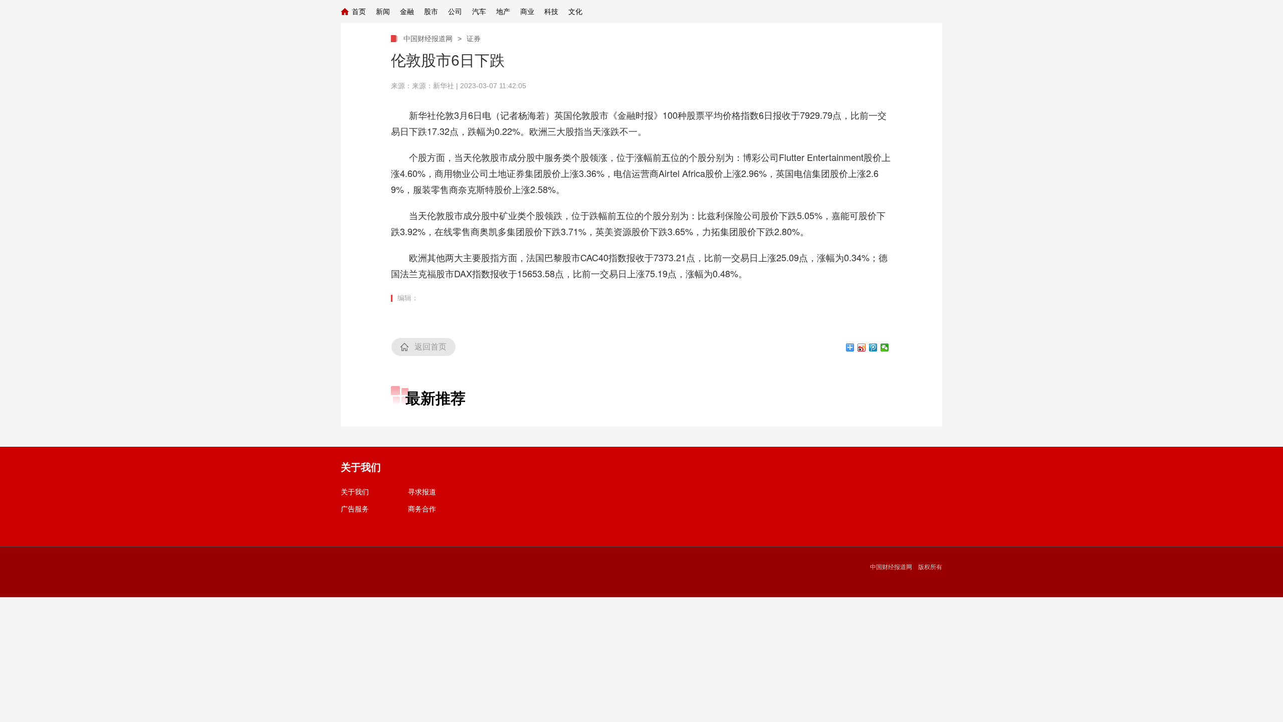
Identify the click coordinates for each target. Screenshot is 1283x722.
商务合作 (422, 509)
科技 (551, 12)
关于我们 (355, 492)
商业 (527, 12)
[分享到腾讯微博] (873, 347)
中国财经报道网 (428, 38)
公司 (455, 12)
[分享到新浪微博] (862, 347)
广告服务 (355, 509)
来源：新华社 (433, 86)
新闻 (383, 12)
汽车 (479, 12)
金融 (407, 12)
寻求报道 (422, 492)
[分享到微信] (885, 347)
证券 (474, 38)
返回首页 (430, 346)
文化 (575, 12)
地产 (503, 12)
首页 (359, 12)
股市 (431, 12)
